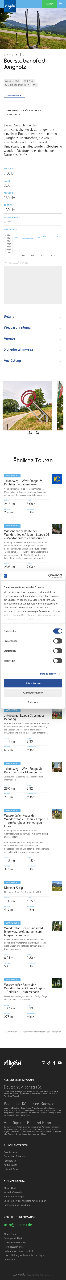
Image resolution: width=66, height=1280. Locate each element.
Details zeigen (48, 673)
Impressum (9, 1259)
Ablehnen (33, 702)
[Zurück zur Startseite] (33, 6)
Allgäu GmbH (10, 1234)
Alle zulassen (33, 683)
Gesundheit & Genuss (14, 1156)
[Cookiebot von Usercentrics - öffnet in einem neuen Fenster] (48, 576)
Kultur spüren (10, 1164)
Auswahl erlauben (33, 692)
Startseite (11, 55)
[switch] (57, 640)
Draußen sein (10, 1152)
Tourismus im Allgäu (14, 1196)
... (23, 54)
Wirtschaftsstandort (14, 1192)
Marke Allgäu (10, 1188)
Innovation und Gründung (17, 1205)
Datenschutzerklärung (15, 1242)
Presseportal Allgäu (13, 1238)
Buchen (49, 3)
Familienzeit (10, 1160)
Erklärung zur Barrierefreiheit (18, 1251)
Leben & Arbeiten (12, 1169)
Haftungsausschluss (14, 1246)
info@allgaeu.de (18, 1224)
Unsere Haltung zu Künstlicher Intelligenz (24, 1255)
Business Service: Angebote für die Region (25, 1200)
